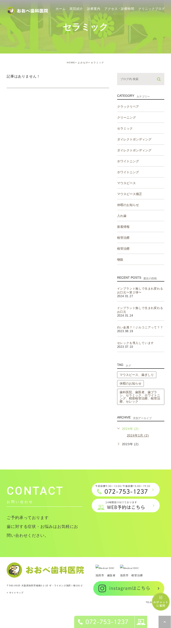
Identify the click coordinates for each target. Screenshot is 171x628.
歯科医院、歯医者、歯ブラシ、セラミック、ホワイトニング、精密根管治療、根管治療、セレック (140, 396)
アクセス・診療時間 (119, 11)
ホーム (61, 11)
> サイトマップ (15, 592)
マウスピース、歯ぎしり (137, 375)
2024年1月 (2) (138, 435)
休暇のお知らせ (130, 383)
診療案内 (93, 11)
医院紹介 (76, 11)
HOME (71, 62)
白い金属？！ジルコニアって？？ (140, 327)
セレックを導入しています (135, 343)
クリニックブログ (151, 11)
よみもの (83, 62)
